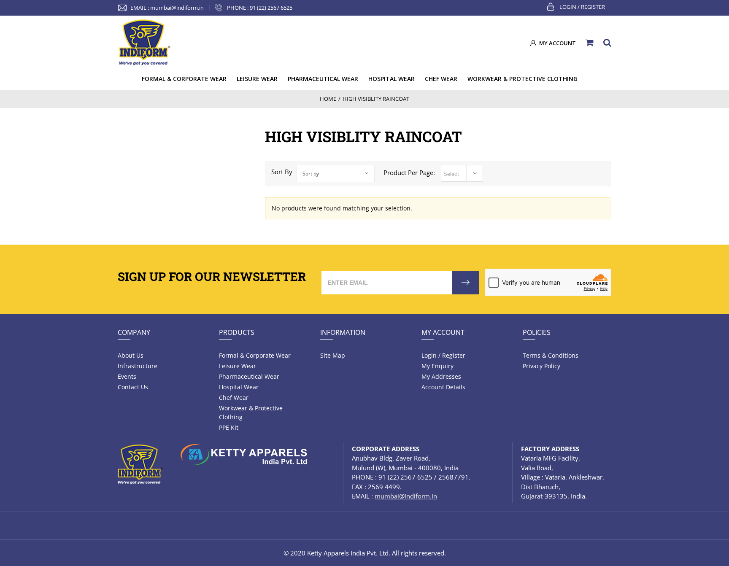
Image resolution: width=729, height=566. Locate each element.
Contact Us (133, 387)
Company (134, 332)
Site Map (332, 355)
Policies (537, 332)
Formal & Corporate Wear (255, 355)
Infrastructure (137, 366)
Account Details (443, 387)
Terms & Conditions (550, 355)
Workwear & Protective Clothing (251, 412)
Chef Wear (233, 398)
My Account (442, 332)
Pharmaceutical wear (249, 376)
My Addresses (441, 376)
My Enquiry (437, 366)
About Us (130, 355)
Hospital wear (239, 387)
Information (342, 332)
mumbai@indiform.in (177, 7)
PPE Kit (228, 427)
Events (127, 376)
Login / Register (582, 7)
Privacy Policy (541, 366)
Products (236, 332)
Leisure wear (237, 366)
